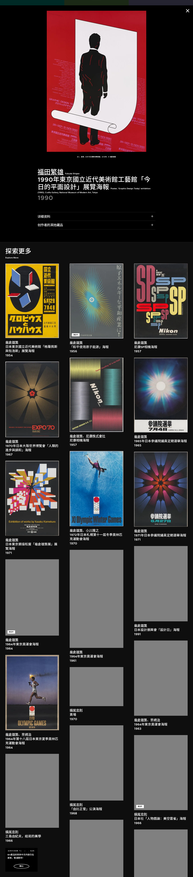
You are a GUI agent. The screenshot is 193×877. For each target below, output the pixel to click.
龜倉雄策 (11, 342)
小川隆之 (92, 530)
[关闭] (187, 10)
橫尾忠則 (11, 832)
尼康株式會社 (95, 436)
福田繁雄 (51, 172)
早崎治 (26, 734)
